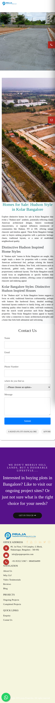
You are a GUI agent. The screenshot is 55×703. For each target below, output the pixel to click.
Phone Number (11, 366)
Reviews (7, 584)
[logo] (9, 3)
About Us (7, 571)
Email (7, 352)
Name (7, 338)
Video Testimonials (12, 580)
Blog (5, 588)
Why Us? (7, 575)
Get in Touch (26, 515)
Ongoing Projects (11, 600)
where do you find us (14, 381)
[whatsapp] (36, 542)
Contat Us (7, 620)
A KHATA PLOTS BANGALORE (22, 432)
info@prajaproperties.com (22, 554)
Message (8, 394)
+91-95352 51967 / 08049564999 (25, 561)
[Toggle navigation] (27, 9)
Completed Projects (12, 604)
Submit (27, 421)
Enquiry (7, 615)
